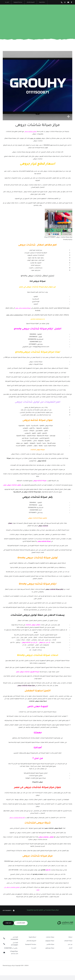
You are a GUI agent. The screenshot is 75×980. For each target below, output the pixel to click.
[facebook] (71, 2)
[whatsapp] (65, 2)
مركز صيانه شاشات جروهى (26, 685)
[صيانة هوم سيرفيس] (65, 921)
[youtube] (68, 2)
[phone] (61, 2)
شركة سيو (12, 965)
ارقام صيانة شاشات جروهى (54, 589)
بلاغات (43, 625)
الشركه (40, 793)
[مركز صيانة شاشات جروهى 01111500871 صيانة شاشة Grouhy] (37, 85)
